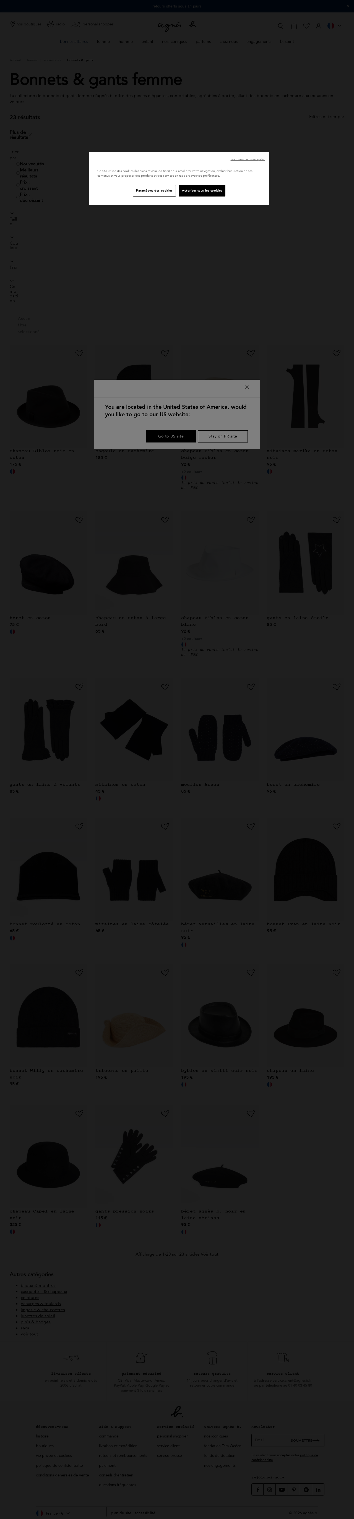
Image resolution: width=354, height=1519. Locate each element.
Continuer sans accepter (248, 159)
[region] (179, 178)
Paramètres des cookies (154, 190)
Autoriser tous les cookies (202, 190)
